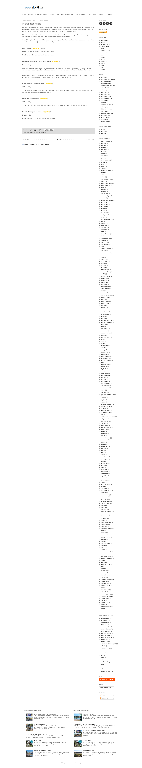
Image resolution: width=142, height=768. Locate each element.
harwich (103, 348)
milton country (105, 444)
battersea (103, 168)
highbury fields (105, 364)
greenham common (106, 320)
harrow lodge (104, 345)
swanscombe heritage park (108, 644)
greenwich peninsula (106, 322)
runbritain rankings (106, 660)
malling (103, 431)
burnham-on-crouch (106, 219)
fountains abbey (105, 297)
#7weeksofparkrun (81, 14)
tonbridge (103, 133)
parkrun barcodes (106, 96)
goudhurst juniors (106, 627)
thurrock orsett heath (106, 558)
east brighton (104, 278)
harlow (102, 341)
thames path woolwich (107, 552)
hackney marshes (106, 333)
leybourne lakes (105, 410)
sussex (103, 69)
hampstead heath (106, 337)
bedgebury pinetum (106, 179)
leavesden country (106, 406)
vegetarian (43, 132)
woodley (103, 604)
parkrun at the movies (107, 105)
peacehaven (104, 471)
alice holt (103, 145)
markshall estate (105, 438)
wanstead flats (105, 583)
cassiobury (104, 227)
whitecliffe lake (105, 590)
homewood (104, 377)
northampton (104, 459)
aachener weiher (105, 141)
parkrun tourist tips (106, 83)
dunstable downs (105, 276)
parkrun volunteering (67, 14)
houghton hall (104, 381)
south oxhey (104, 526)
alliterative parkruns (106, 109)
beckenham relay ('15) (107, 671)
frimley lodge (104, 299)
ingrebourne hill (105, 388)
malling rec (104, 433)
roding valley (104, 499)
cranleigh (103, 259)
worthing (103, 608)
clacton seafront (105, 244)
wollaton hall (104, 602)
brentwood (104, 202)
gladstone (103, 307)
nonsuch (103, 455)
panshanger (104, 469)
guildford (103, 326)
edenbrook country (106, 284)
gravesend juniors (106, 629)
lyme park (103, 423)
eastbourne (104, 282)
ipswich (103, 390)
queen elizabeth (105, 484)
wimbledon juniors (106, 648)
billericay (103, 189)
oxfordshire (104, 61)
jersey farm (104, 392)
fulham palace (105, 303)
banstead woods (105, 160)
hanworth (103, 339)
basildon (103, 166)
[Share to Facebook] (51, 130)
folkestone (103, 293)
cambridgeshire (105, 46)
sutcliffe (103, 547)
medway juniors (105, 639)
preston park (104, 480)
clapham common (106, 248)
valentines (103, 573)
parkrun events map (106, 81)
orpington (103, 465)
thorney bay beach (106, 556)
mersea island (105, 440)
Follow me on (105, 679)
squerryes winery (105, 537)
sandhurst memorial (106, 511)
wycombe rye (104, 611)
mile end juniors (105, 641)
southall (103, 530)
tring (102, 566)
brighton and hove (106, 204)
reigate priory (104, 488)
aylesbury (103, 158)
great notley (104, 318)
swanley (103, 549)
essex (102, 48)
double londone (105, 111)
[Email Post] (40, 130)
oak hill (103, 461)
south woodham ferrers (107, 528)
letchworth (103, 408)
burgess (103, 217)
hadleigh (103, 335)
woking (103, 600)
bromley (103, 210)
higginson (103, 362)
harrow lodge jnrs (106, 631)
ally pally (103, 147)
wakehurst (103, 577)
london (103, 57)
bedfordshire (104, 40)
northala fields (105, 457)
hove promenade (105, 383)
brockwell (103, 208)
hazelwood (104, 354)
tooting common (105, 564)
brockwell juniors (105, 618)
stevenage (104, 541)
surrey (102, 67)
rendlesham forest (106, 490)
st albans (103, 539)
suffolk (102, 65)
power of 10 (104, 657)
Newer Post (26, 139)
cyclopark (103, 263)
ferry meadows (105, 288)
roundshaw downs (106, 501)
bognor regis (104, 194)
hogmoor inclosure (106, 375)
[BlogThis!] (47, 130)
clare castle (104, 251)
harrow (103, 343)
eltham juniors (105, 625)
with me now (104, 119)
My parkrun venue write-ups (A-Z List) (36, 734)
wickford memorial (106, 594)
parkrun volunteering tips (108, 85)
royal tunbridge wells (106, 503)
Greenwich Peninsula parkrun (42, 750)
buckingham (104, 215)
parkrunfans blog (105, 115)
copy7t (30, 130)
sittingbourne (104, 518)
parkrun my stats (105, 90)
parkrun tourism (54, 14)
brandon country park (107, 200)
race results (92, 14)
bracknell (103, 198)
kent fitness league (106, 662)
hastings (103, 350)
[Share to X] (49, 130)
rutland (103, 63)
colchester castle (105, 253)
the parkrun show (105, 117)
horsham (103, 379)
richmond (103, 493)
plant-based (109, 14)
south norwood (105, 524)
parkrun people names (107, 107)
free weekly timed (106, 121)
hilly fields (103, 369)
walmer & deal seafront (107, 579)
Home (59, 139)
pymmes (103, 482)
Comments (104, 698)
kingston (103, 402)
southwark (103, 535)
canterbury (104, 225)
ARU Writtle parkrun (40, 724)
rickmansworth (105, 495)
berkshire (103, 42)
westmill (103, 587)
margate (103, 436)
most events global (106, 94)
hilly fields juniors (105, 635)
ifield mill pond (105, 386)
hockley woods (105, 373)
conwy (102, 255)
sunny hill (103, 545)
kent (102, 55)
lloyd (102, 414)
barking (103, 164)
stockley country (105, 543)
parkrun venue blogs (41, 14)
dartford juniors (105, 622)
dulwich (103, 274)
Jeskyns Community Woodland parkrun (45, 714)
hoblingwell (104, 371)
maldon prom (104, 429)
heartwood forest (105, 356)
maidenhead (104, 425)
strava (102, 664)
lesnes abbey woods (106, 637)
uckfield (103, 568)
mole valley (104, 448)
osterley (103, 467)
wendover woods (105, 585)
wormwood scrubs (106, 606)
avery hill (103, 156)
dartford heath (105, 267)
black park (103, 191)
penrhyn (103, 478)
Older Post (91, 139)
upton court (104, 571)
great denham (105, 312)
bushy (102, 221)
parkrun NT (104, 102)
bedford (103, 177)
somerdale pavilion (106, 522)
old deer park (104, 463)
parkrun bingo (105, 100)
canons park (104, 223)
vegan (38, 132)
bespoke (103, 181)
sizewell (103, 520)
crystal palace (104, 261)
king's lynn (104, 398)
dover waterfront (105, 272)
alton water (104, 149)
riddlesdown (104, 497)
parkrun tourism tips (88, 750)
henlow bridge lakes (106, 360)
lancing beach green (106, 404)
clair (102, 246)
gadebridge (104, 305)
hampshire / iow (105, 51)
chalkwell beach (105, 234)
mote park (103, 452)
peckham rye (104, 473)
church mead (104, 242)
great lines (104, 131)
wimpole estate (105, 598)
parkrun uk (104, 77)
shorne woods (105, 516)
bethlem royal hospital (107, 183)
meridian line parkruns (107, 113)
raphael (103, 486)
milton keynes (104, 446)
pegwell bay (104, 476)
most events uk (105, 92)
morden (103, 450)
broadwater (104, 206)
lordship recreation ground (108, 417)
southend (103, 533)
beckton (103, 172)
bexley (102, 187)
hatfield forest (104, 352)
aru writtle (103, 151)
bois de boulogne (106, 196)
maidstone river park (106, 427)
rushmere (103, 505)
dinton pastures (105, 269)
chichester (103, 240)
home (24, 14)
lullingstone (104, 419)
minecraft (100, 14)
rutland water (104, 509)
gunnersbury (104, 329)
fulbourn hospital (105, 301)
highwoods (104, 366)
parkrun (30, 14)
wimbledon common (106, 596)
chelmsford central (106, 238)
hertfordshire (104, 53)
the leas (103, 554)
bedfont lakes (104, 175)
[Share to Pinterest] (53, 130)
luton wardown (105, 421)
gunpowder (104, 331)
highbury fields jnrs (106, 633)
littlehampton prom (106, 412)
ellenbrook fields (105, 286)
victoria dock (104, 575)
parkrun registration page (108, 79)
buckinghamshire (105, 44)
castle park (104, 229)
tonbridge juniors (105, 646)
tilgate (102, 560)
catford (102, 231)
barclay (103, 162)
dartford (103, 129)
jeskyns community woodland (109, 394)
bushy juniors (104, 620)
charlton (103, 236)
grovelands (104, 324)
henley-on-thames (106, 358)
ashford (103, 153)
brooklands (104, 213)
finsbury (103, 291)
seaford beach (105, 514)
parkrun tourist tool (106, 88)
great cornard (104, 310)
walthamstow (104, 581)
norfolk (102, 59)
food (28, 132)
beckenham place (106, 170)
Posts (103, 695)
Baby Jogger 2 (38, 740)
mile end (103, 442)
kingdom (103, 400)
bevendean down (106, 185)
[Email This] (45, 130)
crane (102, 257)
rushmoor (103, 507)
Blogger (80, 763)
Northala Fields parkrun (89, 714)
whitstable (103, 592)
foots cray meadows (106, 295)
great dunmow (105, 314)
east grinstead (105, 280)
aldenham (103, 143)
